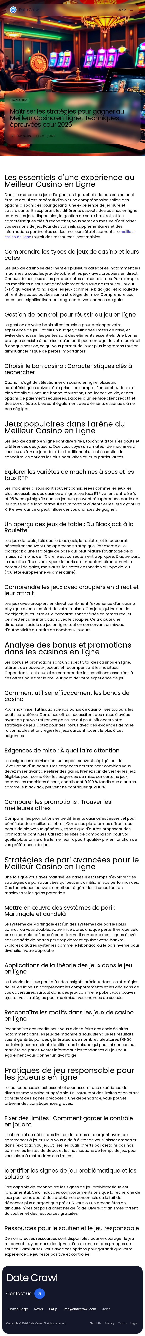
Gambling (19, 100)
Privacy (109, 1323)
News (38, 1309)
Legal (133, 1323)
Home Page (18, 1309)
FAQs (53, 1309)
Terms (122, 1323)
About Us (95, 1323)
